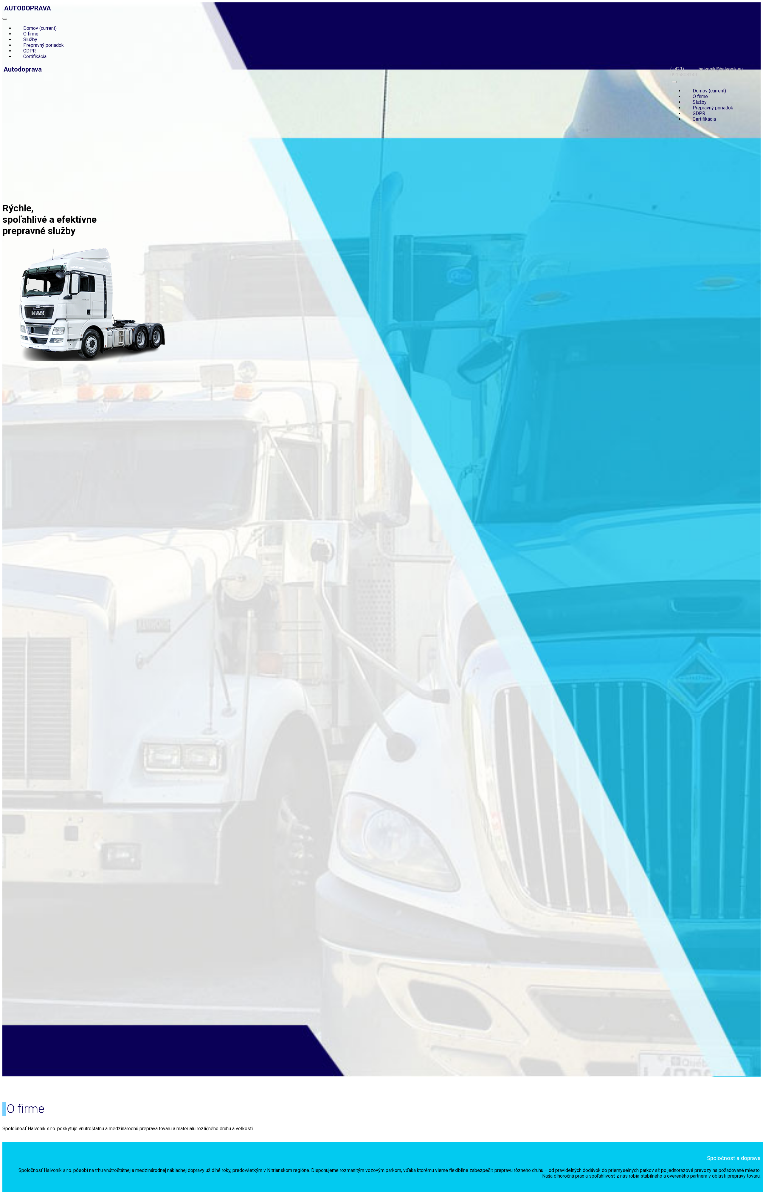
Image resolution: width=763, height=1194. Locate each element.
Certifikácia (34, 56)
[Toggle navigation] (4, 19)
